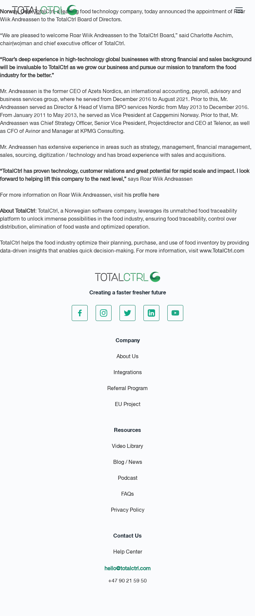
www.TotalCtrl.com (222, 251)
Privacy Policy (127, 510)
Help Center (127, 552)
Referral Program (127, 388)
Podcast (127, 478)
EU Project (127, 404)
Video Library (127, 446)
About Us (127, 356)
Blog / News (127, 462)
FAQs (127, 494)
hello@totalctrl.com (128, 568)
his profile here (142, 195)
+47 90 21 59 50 (127, 581)
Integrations (128, 372)
